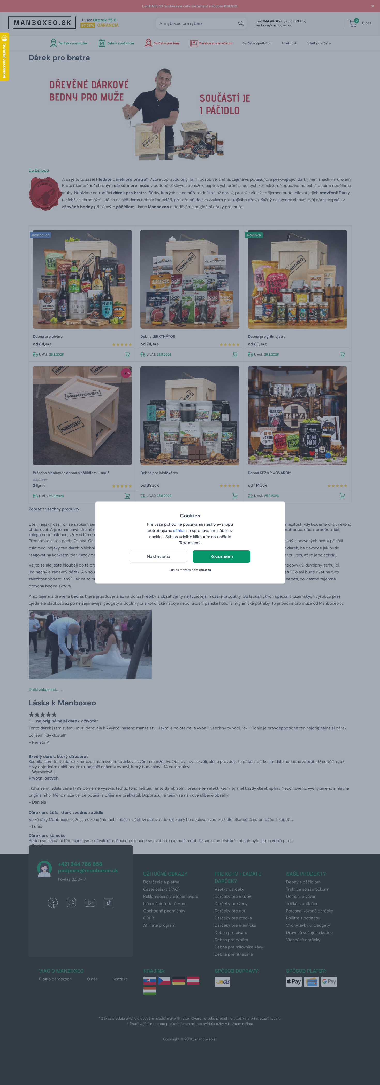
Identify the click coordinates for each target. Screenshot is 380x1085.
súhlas (179, 530)
